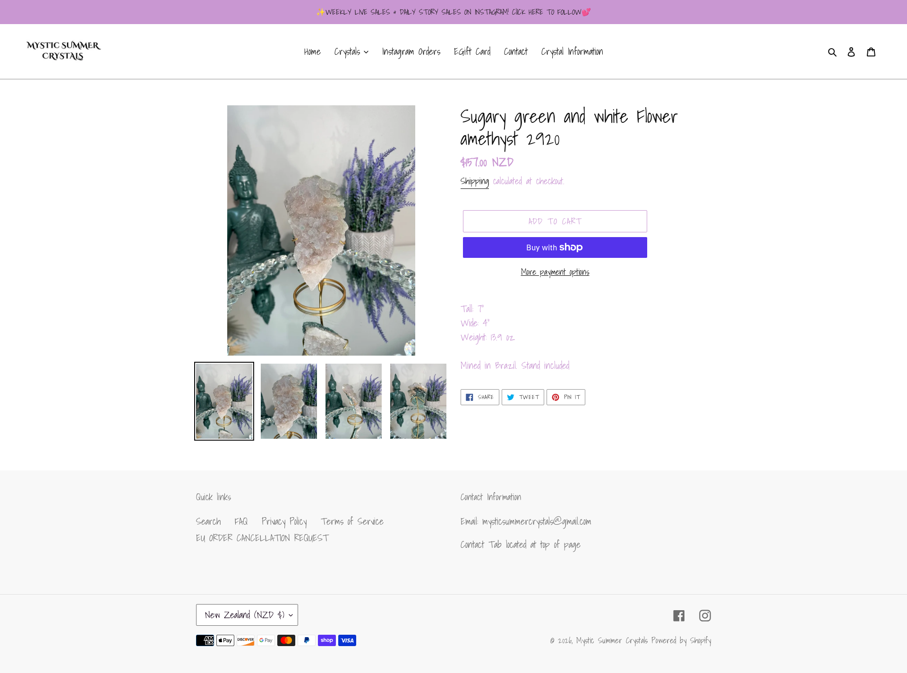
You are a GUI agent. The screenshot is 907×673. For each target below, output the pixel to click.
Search (208, 521)
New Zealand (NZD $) (244, 614)
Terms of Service (352, 521)
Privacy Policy (284, 521)
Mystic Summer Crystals (613, 640)
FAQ (241, 521)
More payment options (555, 271)
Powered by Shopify (681, 640)
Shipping (475, 181)
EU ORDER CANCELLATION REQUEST (262, 537)
